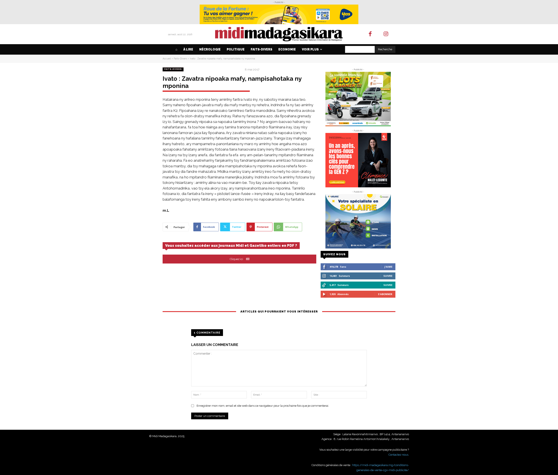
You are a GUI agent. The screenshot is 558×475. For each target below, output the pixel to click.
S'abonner (385, 294)
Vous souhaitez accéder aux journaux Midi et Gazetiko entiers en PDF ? (231, 245)
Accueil (167, 58)
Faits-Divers (180, 58)
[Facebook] (370, 34)
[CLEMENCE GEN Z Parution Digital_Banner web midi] (358, 160)
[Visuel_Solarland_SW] (358, 221)
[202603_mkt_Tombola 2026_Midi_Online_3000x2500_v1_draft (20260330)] (358, 99)
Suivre (387, 275)
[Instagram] (386, 34)
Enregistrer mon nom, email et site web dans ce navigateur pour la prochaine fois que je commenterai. (263, 405)
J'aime (388, 266)
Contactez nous (398, 454)
